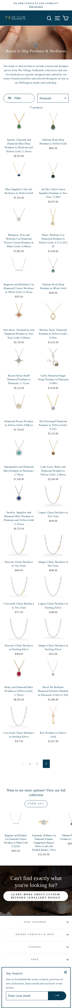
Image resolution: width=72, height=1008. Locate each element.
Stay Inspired (35, 922)
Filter (17, 98)
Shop (35, 959)
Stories (35, 947)
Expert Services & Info (35, 934)
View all (36, 803)
